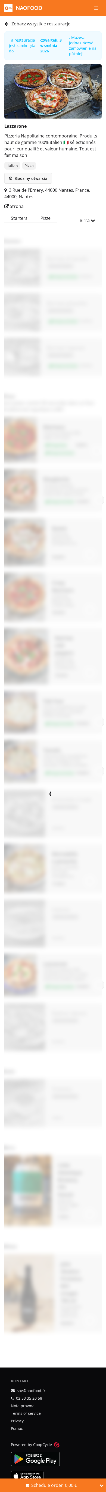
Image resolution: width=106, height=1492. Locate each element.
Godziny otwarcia (30, 178)
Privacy (17, 1420)
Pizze (45, 218)
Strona (16, 206)
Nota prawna (23, 1405)
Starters (19, 218)
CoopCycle (42, 1444)
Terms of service (26, 1413)
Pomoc (17, 1428)
